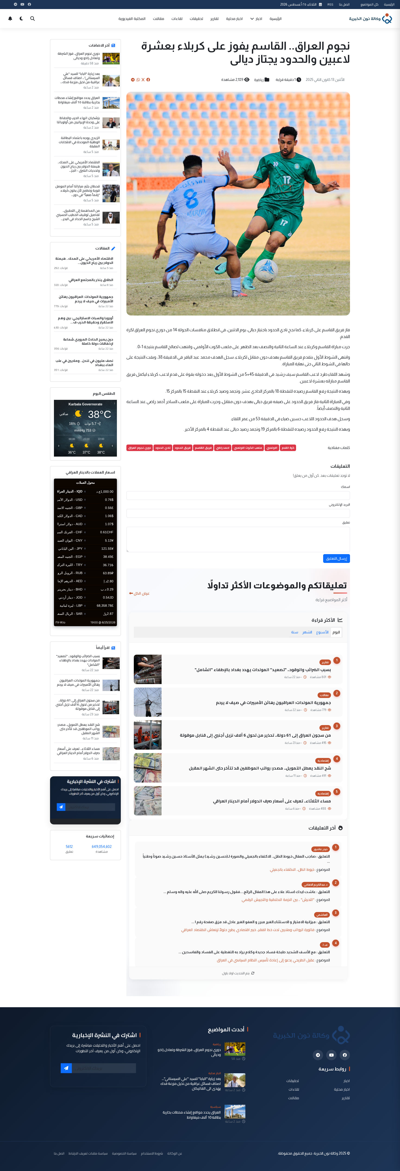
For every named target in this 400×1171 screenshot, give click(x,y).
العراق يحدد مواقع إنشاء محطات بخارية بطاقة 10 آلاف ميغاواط (77, 100)
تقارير (215, 18)
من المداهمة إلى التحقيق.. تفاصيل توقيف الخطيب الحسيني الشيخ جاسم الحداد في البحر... (78, 214)
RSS (330, 4)
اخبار (258, 18)
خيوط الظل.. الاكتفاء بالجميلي (292, 869)
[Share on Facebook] (148, 79)
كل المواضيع (369, 4)
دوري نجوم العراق (139, 447)
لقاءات (177, 18)
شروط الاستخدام (152, 1153)
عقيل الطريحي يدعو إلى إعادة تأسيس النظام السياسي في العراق (265, 959)
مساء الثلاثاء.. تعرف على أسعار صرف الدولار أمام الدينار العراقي (272, 801)
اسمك (345, 487)
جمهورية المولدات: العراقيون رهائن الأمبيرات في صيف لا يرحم (273, 702)
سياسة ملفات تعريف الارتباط (88, 1153)
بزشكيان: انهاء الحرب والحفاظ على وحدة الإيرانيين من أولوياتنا (78, 120)
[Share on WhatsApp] (138, 79)
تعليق (346, 522)
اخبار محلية (234, 18)
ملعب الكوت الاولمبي (248, 447)
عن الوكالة (174, 1153)
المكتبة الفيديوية (132, 18)
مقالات (158, 18)
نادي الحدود (162, 447)
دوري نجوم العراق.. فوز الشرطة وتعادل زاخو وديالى (79, 55)
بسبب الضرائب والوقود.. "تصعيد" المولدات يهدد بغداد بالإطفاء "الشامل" (263, 669)
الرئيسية (389, 4)
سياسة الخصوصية (124, 1153)
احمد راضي (222, 447)
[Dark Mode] (21, 18)
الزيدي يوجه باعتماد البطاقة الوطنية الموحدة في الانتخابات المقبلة (79, 142)
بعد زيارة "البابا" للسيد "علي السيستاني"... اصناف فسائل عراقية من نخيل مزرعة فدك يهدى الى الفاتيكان (190, 1083)
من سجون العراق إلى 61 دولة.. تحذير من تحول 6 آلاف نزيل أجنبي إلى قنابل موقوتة (255, 735)
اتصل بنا (344, 4)
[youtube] (331, 1055)
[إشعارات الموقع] (10, 18)
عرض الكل (142, 593)
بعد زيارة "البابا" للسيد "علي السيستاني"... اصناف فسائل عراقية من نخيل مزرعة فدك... (80, 78)
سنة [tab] (294, 632)
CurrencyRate (106, 628)
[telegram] (318, 1055)
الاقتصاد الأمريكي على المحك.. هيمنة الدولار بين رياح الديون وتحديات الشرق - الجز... (79, 166)
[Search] (32, 18)
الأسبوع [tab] (322, 632)
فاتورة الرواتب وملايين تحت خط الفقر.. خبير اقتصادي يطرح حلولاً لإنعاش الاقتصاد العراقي (247, 929)
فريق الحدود (183, 447)
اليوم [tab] (336, 632)
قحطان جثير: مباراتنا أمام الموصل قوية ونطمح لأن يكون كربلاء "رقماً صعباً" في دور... (77, 190)
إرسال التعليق (336, 558)
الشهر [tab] (307, 632)
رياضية (259, 79)
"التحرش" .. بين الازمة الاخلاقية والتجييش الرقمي (278, 899)
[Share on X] (143, 79)
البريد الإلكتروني (339, 504)
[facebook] (345, 1055)
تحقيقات (196, 18)
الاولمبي (271, 447)
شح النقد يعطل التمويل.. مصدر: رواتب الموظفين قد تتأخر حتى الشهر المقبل (260, 768)
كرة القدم (288, 447)
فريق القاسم (203, 447)
